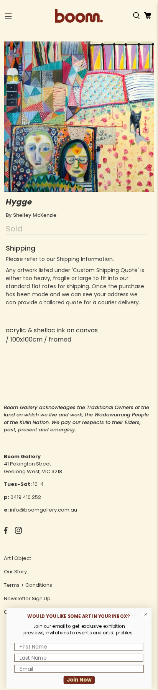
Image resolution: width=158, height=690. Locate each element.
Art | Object (17, 558)
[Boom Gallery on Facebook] (5, 532)
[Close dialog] (146, 614)
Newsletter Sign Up (27, 598)
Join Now (79, 679)
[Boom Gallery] (79, 16)
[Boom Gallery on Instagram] (18, 532)
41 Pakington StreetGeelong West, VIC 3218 (33, 467)
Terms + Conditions (28, 585)
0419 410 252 (25, 497)
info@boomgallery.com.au (43, 509)
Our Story (15, 571)
